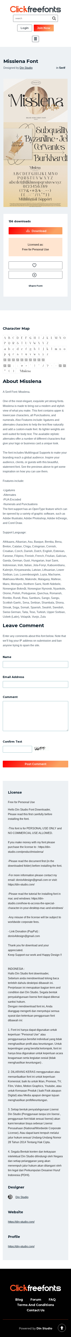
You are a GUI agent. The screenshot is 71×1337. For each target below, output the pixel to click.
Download (38, 231)
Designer (16, 1187)
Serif (62, 67)
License (15, 792)
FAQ (52, 1299)
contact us (35, 1310)
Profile (14, 1237)
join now (43, 28)
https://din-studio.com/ (21, 1221)
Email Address (13, 677)
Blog (19, 1299)
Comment (10, 697)
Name (7, 657)
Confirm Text (12, 741)
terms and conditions (35, 1305)
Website (15, 1212)
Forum (36, 1299)
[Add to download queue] (35, 265)
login (25, 28)
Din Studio (26, 67)
